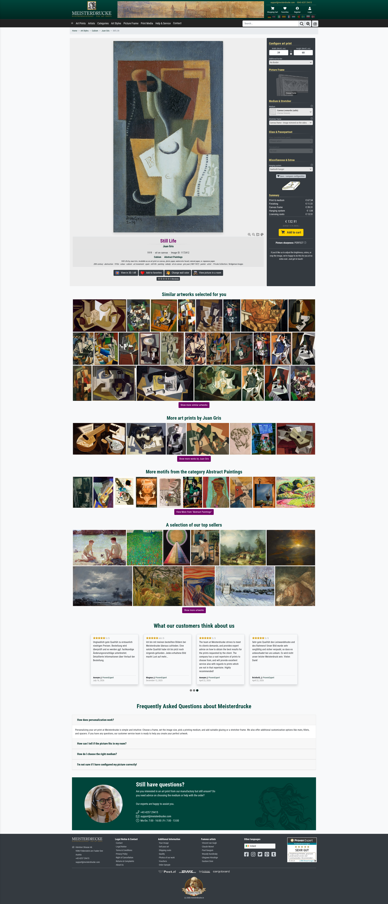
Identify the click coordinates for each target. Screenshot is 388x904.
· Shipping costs (164, 850)
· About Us (119, 865)
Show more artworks (194, 610)
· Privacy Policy (121, 854)
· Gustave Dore (207, 861)
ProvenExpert (108, 677)
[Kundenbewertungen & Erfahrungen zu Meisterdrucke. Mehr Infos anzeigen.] (302, 849)
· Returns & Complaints (124, 861)
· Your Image (163, 843)
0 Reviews (174, 279)
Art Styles (116, 23)
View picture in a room (209, 272)
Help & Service (163, 23)
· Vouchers (162, 861)
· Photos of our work (166, 857)
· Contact (118, 843)
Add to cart (293, 232)
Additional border (275, 59)
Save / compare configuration (292, 176)
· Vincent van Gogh (209, 843)
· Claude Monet (207, 846)
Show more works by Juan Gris (194, 458)
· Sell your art (163, 846)
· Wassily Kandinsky (209, 854)
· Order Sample (164, 865)
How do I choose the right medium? (97, 754)
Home (74, 30)
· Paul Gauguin (207, 850)
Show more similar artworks (194, 405)
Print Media (147, 23)
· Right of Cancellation (124, 857)
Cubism (95, 30)
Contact (177, 23)
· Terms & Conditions (123, 850)
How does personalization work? (95, 720)
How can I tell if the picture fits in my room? (102, 743)
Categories (103, 23)
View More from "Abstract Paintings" (194, 511)
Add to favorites (153, 272)
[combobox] (291, 62)
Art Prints (81, 23)
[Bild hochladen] (315, 24)
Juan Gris (105, 30)
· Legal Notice (121, 846)
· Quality (161, 854)
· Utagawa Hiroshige (209, 857)
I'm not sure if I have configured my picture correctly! (107, 764)
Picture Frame (131, 23)
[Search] (302, 24)
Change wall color (179, 272)
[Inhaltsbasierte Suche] (308, 24)
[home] (72, 23)
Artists (91, 23)
